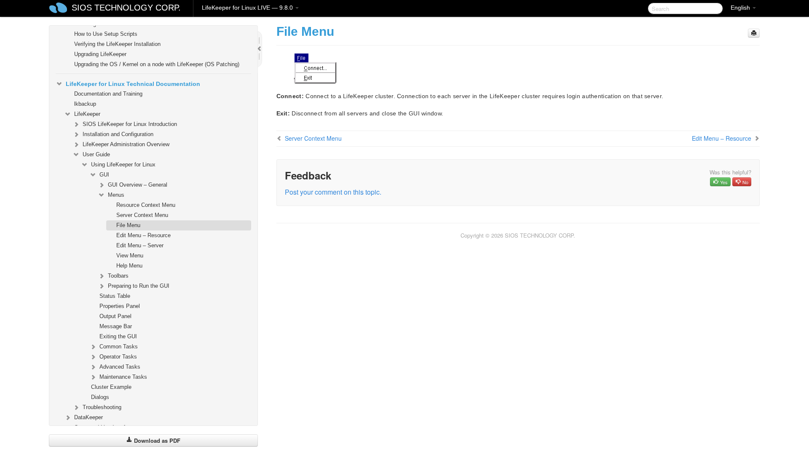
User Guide (96, 154)
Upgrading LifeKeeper (100, 54)
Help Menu (129, 265)
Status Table (114, 296)
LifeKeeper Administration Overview (126, 144)
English (741, 7)
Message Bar (115, 326)
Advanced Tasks (119, 367)
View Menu (129, 255)
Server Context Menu (142, 215)
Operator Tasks (118, 356)
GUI (104, 174)
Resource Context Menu (145, 205)
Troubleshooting (102, 407)
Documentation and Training (108, 94)
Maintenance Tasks (123, 377)
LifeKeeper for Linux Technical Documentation (133, 83)
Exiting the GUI (118, 336)
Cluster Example (111, 387)
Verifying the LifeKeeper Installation (117, 44)
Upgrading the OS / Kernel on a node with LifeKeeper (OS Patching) (156, 64)
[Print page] (754, 33)
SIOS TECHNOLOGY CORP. (126, 7)
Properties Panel (119, 306)
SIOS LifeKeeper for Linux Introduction (130, 124)
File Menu (128, 225)
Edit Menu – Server (139, 245)
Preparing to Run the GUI (138, 286)
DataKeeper (88, 417)
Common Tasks (118, 346)
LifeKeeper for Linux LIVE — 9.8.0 (248, 7)
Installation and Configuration (118, 134)
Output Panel (115, 316)
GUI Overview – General (137, 185)
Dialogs (100, 397)
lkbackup (85, 104)
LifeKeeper (87, 114)
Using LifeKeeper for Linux (123, 164)
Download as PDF (156, 440)
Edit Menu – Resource (143, 235)
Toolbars (118, 276)
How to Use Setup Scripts (105, 34)
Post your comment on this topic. (333, 192)
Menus (116, 195)
